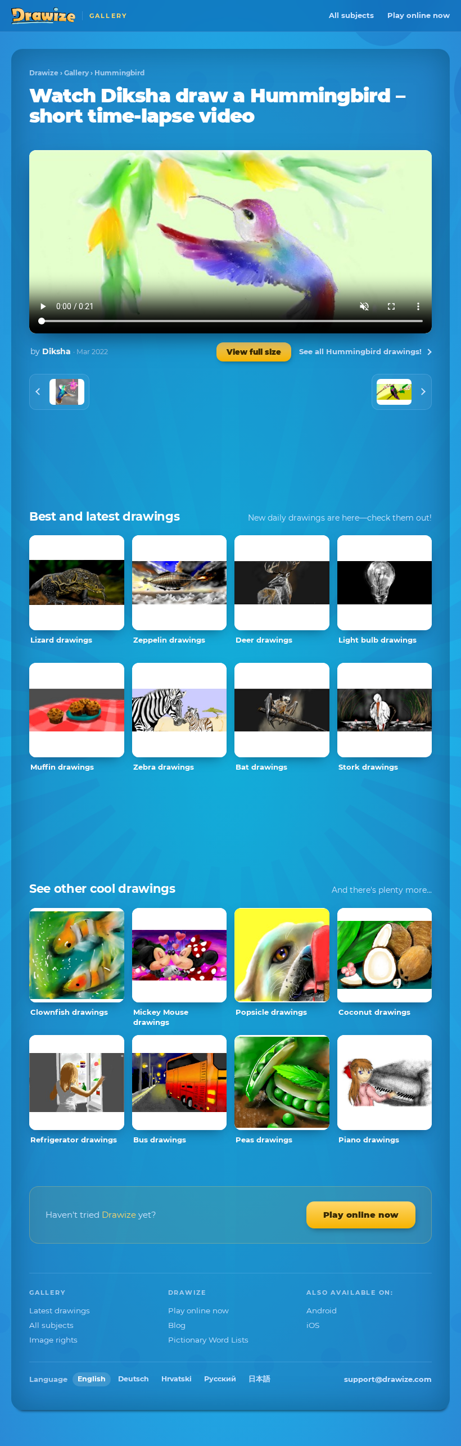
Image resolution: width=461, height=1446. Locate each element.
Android (321, 1310)
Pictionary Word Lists (208, 1339)
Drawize (43, 73)
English (92, 1379)
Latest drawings (59, 1310)
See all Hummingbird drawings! (360, 351)
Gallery (76, 73)
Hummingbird (119, 73)
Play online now (418, 15)
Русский (220, 1379)
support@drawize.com (388, 1379)
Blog (177, 1325)
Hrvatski (176, 1379)
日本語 (259, 1379)
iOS (312, 1325)
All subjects (351, 15)
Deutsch (133, 1379)
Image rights (53, 1339)
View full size (254, 351)
